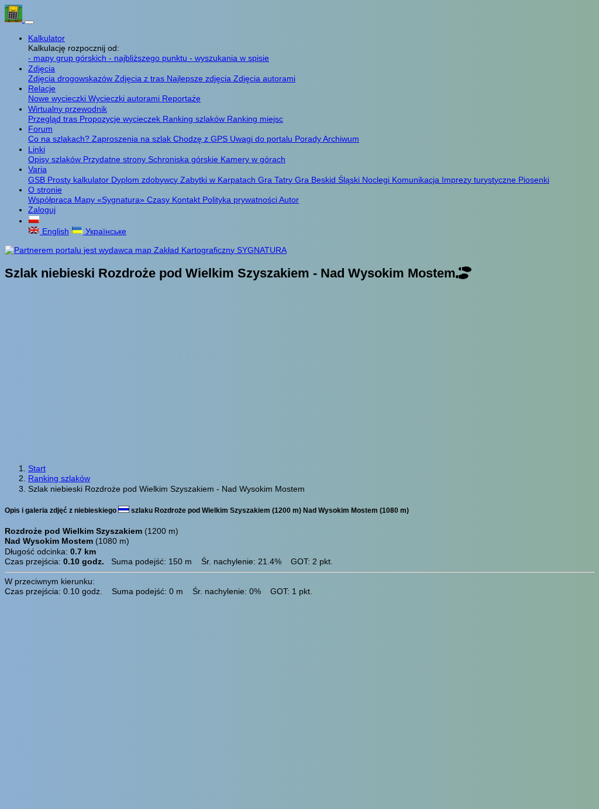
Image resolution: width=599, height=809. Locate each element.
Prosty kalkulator (79, 179)
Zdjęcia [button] (41, 68)
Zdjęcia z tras (141, 78)
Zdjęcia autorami (264, 78)
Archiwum (341, 138)
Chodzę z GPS (201, 138)
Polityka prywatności (240, 199)
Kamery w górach (253, 159)
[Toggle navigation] (29, 22)
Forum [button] (40, 128)
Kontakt (187, 199)
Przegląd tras (54, 119)
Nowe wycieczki (58, 98)
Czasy (159, 199)
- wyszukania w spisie (229, 58)
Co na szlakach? (60, 138)
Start (37, 468)
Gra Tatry (276, 179)
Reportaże (181, 98)
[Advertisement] (299, 373)
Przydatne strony (115, 159)
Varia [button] (37, 169)
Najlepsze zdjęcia (200, 78)
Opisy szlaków (55, 159)
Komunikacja (417, 179)
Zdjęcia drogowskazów (71, 78)
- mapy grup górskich (68, 58)
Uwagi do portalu (262, 138)
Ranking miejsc (255, 119)
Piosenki (533, 179)
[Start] (15, 19)
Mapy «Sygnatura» (110, 199)
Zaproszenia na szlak (132, 138)
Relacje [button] (42, 88)
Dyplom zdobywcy (145, 179)
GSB (37, 179)
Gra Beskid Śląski (328, 179)
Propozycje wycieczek (121, 119)
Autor (289, 199)
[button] (34, 220)
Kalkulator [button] (46, 38)
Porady (309, 138)
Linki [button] (36, 149)
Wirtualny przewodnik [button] (67, 109)
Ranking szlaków (195, 119)
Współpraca (51, 199)
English (54, 231)
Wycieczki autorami (125, 98)
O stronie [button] (45, 189)
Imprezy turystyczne (480, 179)
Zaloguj (42, 209)
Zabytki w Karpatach (219, 179)
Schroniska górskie (184, 159)
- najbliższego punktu (149, 58)
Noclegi (377, 179)
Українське (104, 231)
